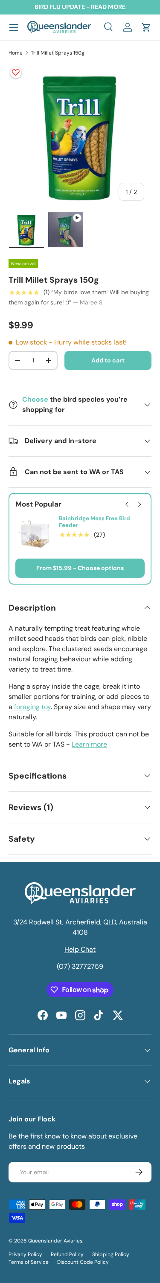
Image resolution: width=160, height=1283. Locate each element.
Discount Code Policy (83, 1262)
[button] (146, 27)
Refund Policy (67, 1254)
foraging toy (32, 706)
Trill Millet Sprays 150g (57, 52)
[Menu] (13, 27)
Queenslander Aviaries (55, 1240)
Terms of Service (29, 1262)
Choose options (101, 568)
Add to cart (108, 360)
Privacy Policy (25, 1254)
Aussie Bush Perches (87, 518)
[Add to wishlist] (15, 72)
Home (16, 52)
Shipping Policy (110, 1254)
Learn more (89, 744)
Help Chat (80, 949)
